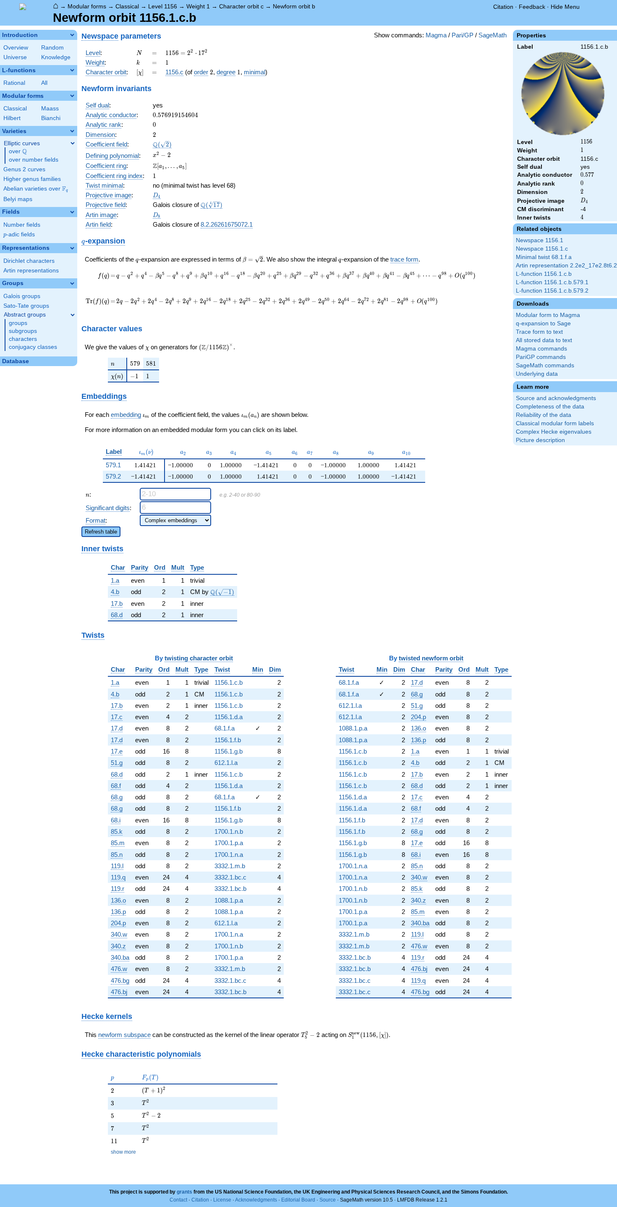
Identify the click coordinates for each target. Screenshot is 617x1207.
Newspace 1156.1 (539, 240)
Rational (14, 83)
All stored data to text (544, 340)
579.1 (113, 465)
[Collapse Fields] (72, 212)
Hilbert (12, 118)
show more (123, 1152)
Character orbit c (241, 6)
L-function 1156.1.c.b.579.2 (552, 291)
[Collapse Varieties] (72, 131)
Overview (15, 48)
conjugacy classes (33, 347)
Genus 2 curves (24, 169)
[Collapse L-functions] (72, 70)
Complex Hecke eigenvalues (553, 432)
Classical (127, 6)
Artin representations (31, 270)
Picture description (540, 440)
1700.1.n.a (228, 854)
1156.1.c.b (228, 682)
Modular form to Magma (548, 315)
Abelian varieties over (35, 189)
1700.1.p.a (228, 842)
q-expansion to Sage (543, 323)
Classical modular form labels (555, 423)
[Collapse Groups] (72, 283)
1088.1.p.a (228, 900)
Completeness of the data (550, 406)
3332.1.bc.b (230, 888)
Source (327, 1200)
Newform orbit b (294, 6)
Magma (436, 35)
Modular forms (87, 6)
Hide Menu (565, 6)
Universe (15, 57)
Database (15, 361)
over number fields (33, 160)
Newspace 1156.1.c (542, 249)
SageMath (492, 35)
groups (18, 323)
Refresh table (101, 532)
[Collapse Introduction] (72, 34)
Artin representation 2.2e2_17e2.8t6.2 (566, 265)
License (222, 1200)
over (18, 151)
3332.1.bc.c (230, 877)
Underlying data (537, 374)
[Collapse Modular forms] (72, 95)
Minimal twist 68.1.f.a (544, 257)
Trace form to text (539, 332)
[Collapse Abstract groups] (72, 315)
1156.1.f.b (227, 740)
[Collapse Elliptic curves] (72, 143)
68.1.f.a (224, 728)
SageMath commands (545, 365)
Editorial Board (298, 1200)
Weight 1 (198, 6)
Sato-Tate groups (26, 306)
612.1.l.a (226, 762)
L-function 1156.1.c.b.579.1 (552, 282)
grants (184, 1192)
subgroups (23, 331)
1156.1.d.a (228, 716)
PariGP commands (541, 357)
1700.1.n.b (228, 831)
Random (52, 48)
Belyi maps (17, 199)
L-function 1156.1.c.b (544, 274)
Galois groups (21, 296)
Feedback (532, 6)
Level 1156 (162, 6)
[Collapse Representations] (72, 248)
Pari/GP (462, 35)
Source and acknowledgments (556, 398)
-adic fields (19, 234)
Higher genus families (32, 179)
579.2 (113, 476)
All (44, 83)
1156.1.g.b (228, 751)
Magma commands (541, 349)
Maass (50, 108)
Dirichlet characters (29, 261)
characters (23, 339)
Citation (503, 6)
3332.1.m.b (229, 865)
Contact (178, 1200)
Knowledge (56, 57)
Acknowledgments (256, 1200)
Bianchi (50, 118)
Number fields (21, 225)
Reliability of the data (543, 415)
